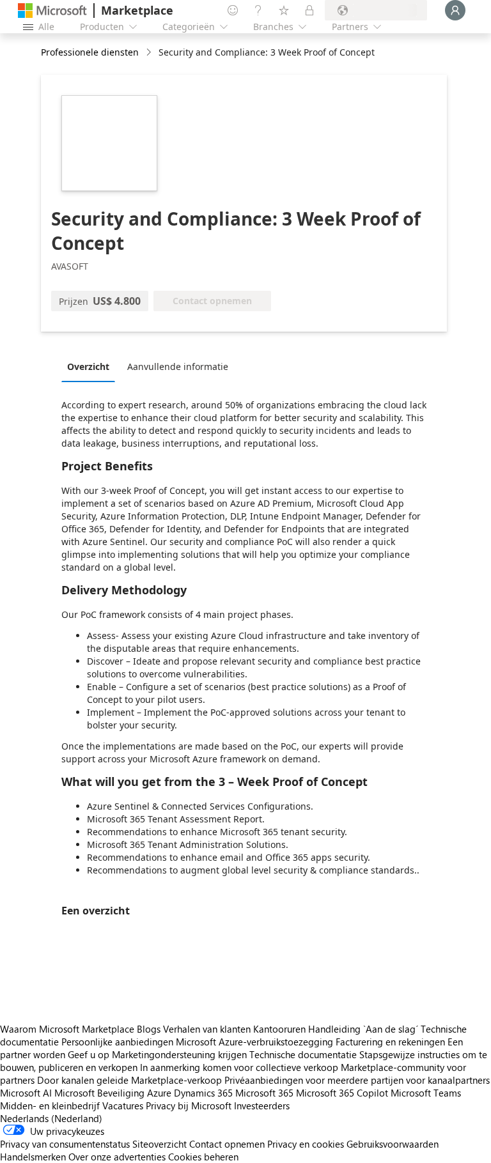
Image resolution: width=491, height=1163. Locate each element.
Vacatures (122, 1105)
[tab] (91, 366)
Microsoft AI (26, 1092)
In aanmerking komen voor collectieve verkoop (239, 1067)
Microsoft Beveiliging (99, 1092)
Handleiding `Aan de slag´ (363, 1028)
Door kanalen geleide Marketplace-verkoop (129, 1080)
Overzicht (88, 366)
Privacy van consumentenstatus (65, 1143)
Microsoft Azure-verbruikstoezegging (256, 1041)
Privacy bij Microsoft (188, 1105)
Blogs (148, 1028)
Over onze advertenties (117, 1156)
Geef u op (88, 1054)
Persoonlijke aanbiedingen (117, 1041)
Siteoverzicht (159, 1143)
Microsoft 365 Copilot (342, 1092)
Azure (159, 1092)
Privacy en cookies (305, 1143)
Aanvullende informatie (177, 366)
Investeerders (262, 1105)
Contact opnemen (227, 1143)
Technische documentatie (303, 1054)
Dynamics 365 (203, 1092)
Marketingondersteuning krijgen (179, 1054)
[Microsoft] (52, 10)
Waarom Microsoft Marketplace (67, 1028)
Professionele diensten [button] (90, 52)
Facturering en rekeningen (390, 1041)
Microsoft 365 (264, 1092)
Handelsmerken (33, 1156)
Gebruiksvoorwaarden (393, 1143)
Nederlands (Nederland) (51, 1118)
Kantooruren (279, 1028)
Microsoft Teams (426, 1092)
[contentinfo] (150, 53)
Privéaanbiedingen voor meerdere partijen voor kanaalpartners (357, 1080)
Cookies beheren (203, 1156)
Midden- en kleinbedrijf (50, 1105)
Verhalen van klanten (207, 1028)
